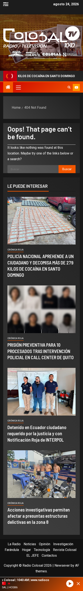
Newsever (62, 565)
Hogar (26, 550)
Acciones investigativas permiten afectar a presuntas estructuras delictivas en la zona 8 (38, 516)
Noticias (30, 544)
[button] (18, 87)
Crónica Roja (15, 250)
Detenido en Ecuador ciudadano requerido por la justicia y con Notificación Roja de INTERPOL (36, 433)
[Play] (69, 584)
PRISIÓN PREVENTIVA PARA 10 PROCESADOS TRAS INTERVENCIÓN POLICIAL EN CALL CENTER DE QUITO (40, 351)
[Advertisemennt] (41, 55)
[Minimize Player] (78, 584)
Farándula (12, 550)
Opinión (44, 544)
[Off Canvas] (5, 4)
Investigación (63, 544)
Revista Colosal (64, 550)
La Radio (14, 544)
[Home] (8, 87)
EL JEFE (32, 555)
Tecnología (42, 550)
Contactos (49, 555)
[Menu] (18, 87)
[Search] (69, 87)
